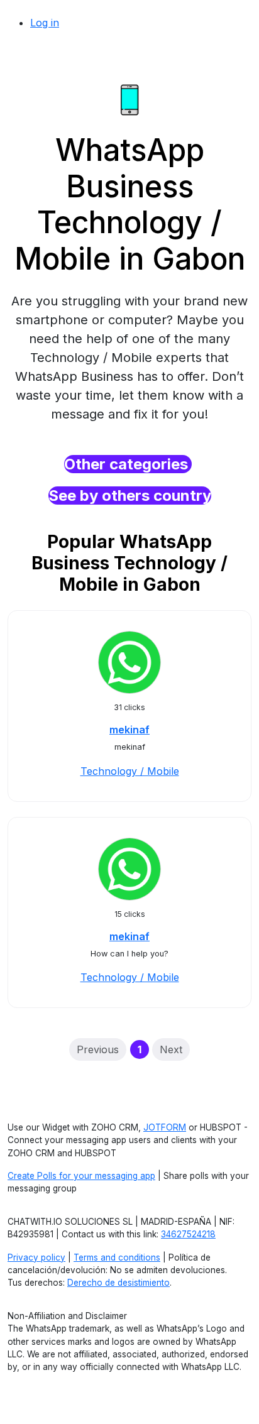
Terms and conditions (117, 1257)
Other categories (128, 464)
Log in (44, 22)
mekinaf (129, 729)
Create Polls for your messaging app (81, 1176)
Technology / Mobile (129, 771)
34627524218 (188, 1234)
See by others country (129, 495)
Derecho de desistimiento (118, 1283)
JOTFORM (164, 1127)
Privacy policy (36, 1257)
